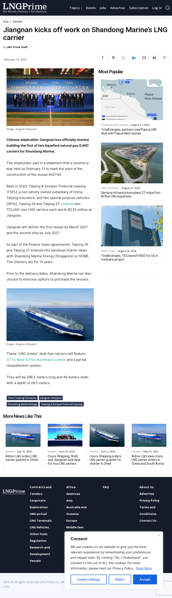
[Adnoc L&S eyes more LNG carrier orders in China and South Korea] (149, 435)
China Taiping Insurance (22, 397)
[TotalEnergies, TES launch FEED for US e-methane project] (132, 225)
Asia (6, 21)
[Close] (158, 535)
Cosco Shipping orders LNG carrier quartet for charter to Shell (105, 460)
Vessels (17, 21)
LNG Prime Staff (17, 47)
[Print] (154, 57)
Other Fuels (108, 251)
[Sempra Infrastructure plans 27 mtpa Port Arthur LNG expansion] (132, 162)
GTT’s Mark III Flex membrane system (36, 360)
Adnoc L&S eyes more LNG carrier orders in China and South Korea (148, 460)
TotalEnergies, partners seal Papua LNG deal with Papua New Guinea (129, 131)
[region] (113, 560)
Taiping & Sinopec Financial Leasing (61, 404)
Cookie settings (88, 579)
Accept (145, 579)
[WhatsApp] (123, 57)
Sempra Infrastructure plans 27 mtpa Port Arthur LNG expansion (130, 194)
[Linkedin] (133, 57)
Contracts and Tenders (114, 124)
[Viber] (164, 57)
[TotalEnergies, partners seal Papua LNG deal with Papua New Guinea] (132, 99)
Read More (144, 568)
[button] (167, 7)
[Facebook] (102, 57)
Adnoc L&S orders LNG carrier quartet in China (22, 458)
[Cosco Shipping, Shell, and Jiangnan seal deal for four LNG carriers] (65, 435)
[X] (112, 57)
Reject (120, 579)
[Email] (143, 57)
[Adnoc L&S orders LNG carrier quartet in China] (23, 435)
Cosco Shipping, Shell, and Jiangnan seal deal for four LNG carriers (64, 460)
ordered (68, 204)
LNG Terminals (110, 188)
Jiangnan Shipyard (50, 397)
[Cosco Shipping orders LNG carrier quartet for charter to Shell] (107, 435)
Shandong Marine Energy (22, 404)
